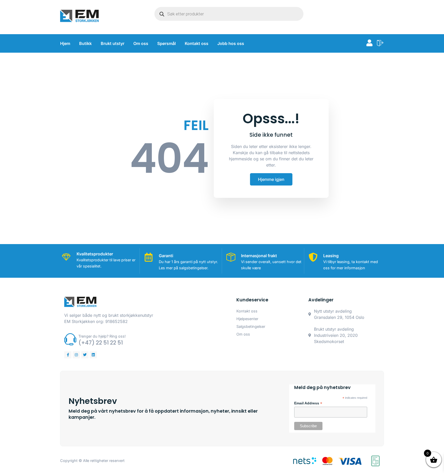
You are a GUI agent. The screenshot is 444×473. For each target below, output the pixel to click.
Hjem (65, 43)
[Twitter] (84, 354)
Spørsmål (166, 43)
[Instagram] (76, 354)
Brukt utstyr (112, 43)
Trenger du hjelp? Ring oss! (102, 336)
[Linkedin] (93, 354)
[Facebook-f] (67, 354)
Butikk (85, 43)
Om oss (140, 43)
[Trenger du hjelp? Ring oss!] (70, 339)
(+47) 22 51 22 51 (100, 342)
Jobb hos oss (230, 43)
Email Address (308, 403)
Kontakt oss (196, 43)
